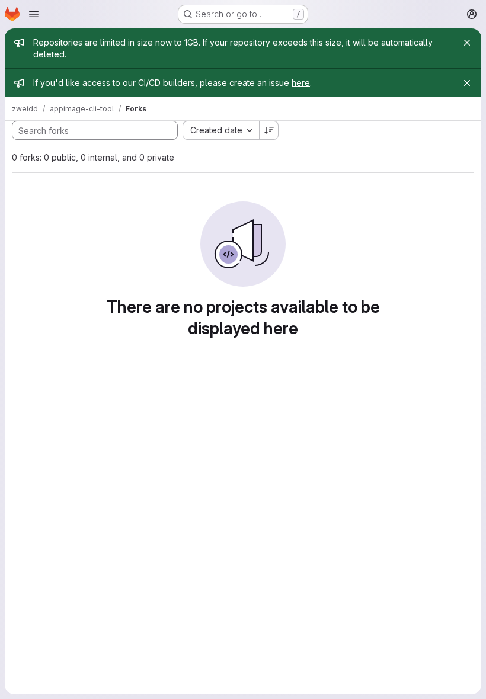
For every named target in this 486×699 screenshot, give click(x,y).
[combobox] (221, 130)
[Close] (467, 43)
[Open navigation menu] (33, 14)
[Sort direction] (269, 130)
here (301, 83)
